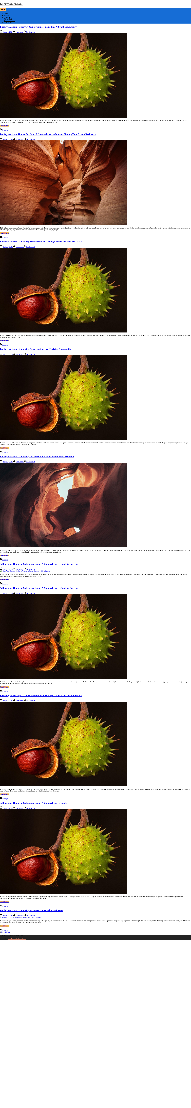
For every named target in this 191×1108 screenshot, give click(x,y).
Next (8, 932)
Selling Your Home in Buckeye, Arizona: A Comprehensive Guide (33, 803)
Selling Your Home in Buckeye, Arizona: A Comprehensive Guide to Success (38, 564)
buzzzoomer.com (11, 4)
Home (6, 13)
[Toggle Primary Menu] (3, 9)
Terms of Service (9, 21)
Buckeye (5, 130)
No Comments (30, 32)
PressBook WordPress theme (17, 939)
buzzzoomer (20, 32)
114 (5, 932)
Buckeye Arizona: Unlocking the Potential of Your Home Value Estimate (37, 456)
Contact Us (7, 17)
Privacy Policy (8, 19)
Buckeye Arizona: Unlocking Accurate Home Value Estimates (31, 910)
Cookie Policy (8, 22)
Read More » (4, 126)
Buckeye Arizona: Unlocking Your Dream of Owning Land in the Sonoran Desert (41, 241)
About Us (7, 15)
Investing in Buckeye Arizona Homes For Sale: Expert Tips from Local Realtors (41, 695)
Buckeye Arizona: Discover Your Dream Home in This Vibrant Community (38, 27)
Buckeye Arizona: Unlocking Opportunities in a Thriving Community (35, 349)
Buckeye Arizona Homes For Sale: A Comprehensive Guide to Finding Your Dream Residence (48, 134)
